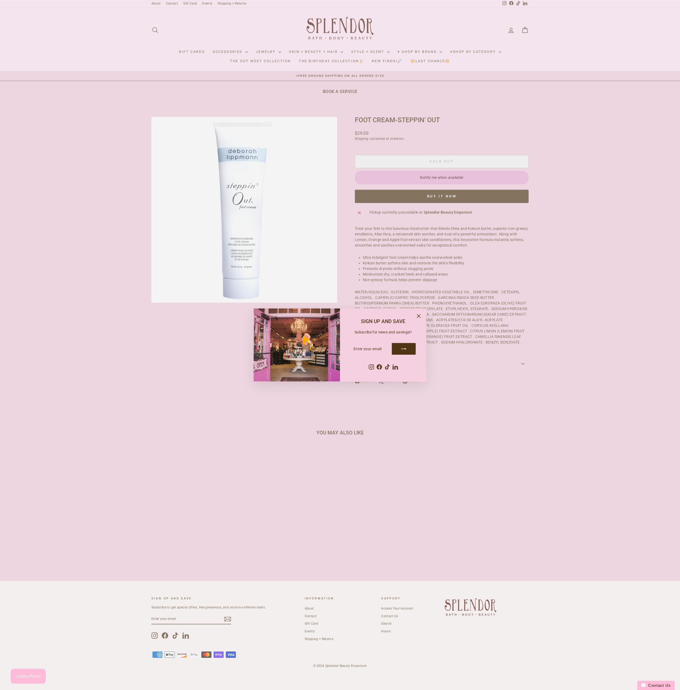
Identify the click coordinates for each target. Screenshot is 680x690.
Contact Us (658, 685)
